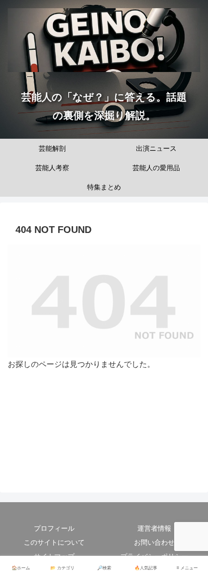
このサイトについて (54, 542)
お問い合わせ (154, 542)
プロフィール (54, 528)
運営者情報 (154, 528)
